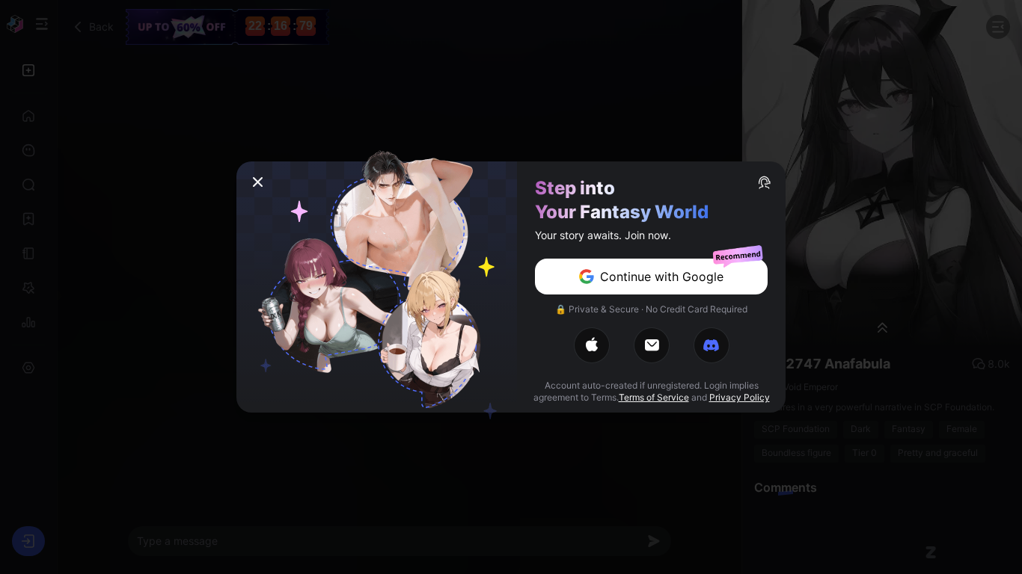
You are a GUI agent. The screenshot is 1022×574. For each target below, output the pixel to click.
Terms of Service (654, 397)
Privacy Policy (739, 397)
